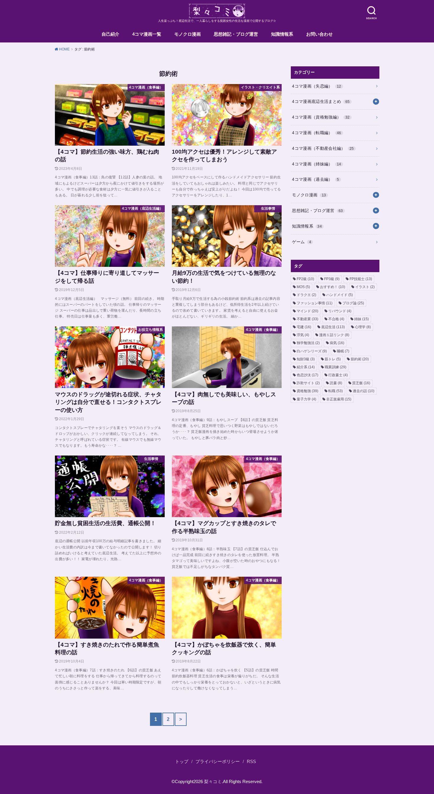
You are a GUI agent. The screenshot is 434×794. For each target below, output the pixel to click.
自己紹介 (110, 34)
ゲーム (301, 241)
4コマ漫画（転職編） (316, 132)
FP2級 (305, 279)
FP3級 (332, 279)
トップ (181, 761)
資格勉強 (307, 391)
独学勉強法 (308, 343)
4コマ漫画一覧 (146, 34)
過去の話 (363, 391)
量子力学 (306, 399)
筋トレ (333, 359)
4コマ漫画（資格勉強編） (321, 117)
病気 (337, 343)
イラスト (365, 287)
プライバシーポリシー (217, 761)
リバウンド (339, 311)
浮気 (303, 335)
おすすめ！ (332, 287)
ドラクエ (306, 295)
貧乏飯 (361, 383)
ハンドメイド (339, 295)
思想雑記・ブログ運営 (236, 34)
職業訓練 (335, 367)
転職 (335, 391)
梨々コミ (213, 781)
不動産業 (307, 319)
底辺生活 (333, 327)
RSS (251, 761)
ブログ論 (353, 303)
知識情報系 (282, 34)
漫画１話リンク (334, 335)
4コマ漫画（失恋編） (316, 86)
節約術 (360, 359)
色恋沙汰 (307, 375)
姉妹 (361, 319)
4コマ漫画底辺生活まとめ (321, 101)
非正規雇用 (338, 399)
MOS (303, 287)
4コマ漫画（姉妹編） (316, 164)
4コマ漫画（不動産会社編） (323, 148)
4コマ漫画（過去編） (315, 179)
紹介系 (306, 367)
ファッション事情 (314, 303)
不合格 (336, 319)
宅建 (304, 327)
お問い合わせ (319, 34)
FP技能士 (361, 279)
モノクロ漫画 (187, 34)
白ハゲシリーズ (312, 351)
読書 (336, 383)
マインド (307, 311)
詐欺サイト (308, 383)
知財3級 (306, 359)
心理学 (363, 327)
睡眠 (343, 351)
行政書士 (338, 375)
